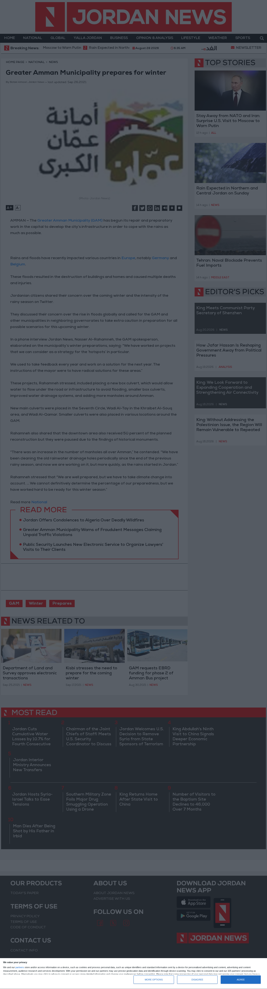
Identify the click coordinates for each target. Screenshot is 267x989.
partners (19, 967)
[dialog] (133, 973)
